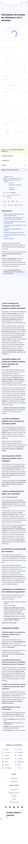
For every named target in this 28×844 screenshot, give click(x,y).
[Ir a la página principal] (8, 2)
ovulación (13, 331)
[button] (14, 150)
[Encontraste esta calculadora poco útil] (9, 201)
